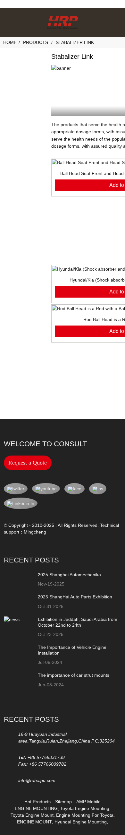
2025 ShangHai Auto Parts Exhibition (75, 596)
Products (35, 42)
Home (10, 42)
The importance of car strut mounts (73, 675)
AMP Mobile (88, 801)
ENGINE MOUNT (34, 821)
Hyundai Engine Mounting (80, 821)
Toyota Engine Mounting (84, 808)
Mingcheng (35, 532)
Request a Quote (27, 462)
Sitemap (63, 801)
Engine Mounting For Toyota (84, 815)
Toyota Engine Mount (32, 815)
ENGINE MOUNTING (36, 808)
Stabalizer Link (75, 42)
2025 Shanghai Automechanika (69, 574)
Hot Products (37, 801)
